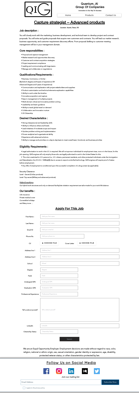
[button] (49, 243)
